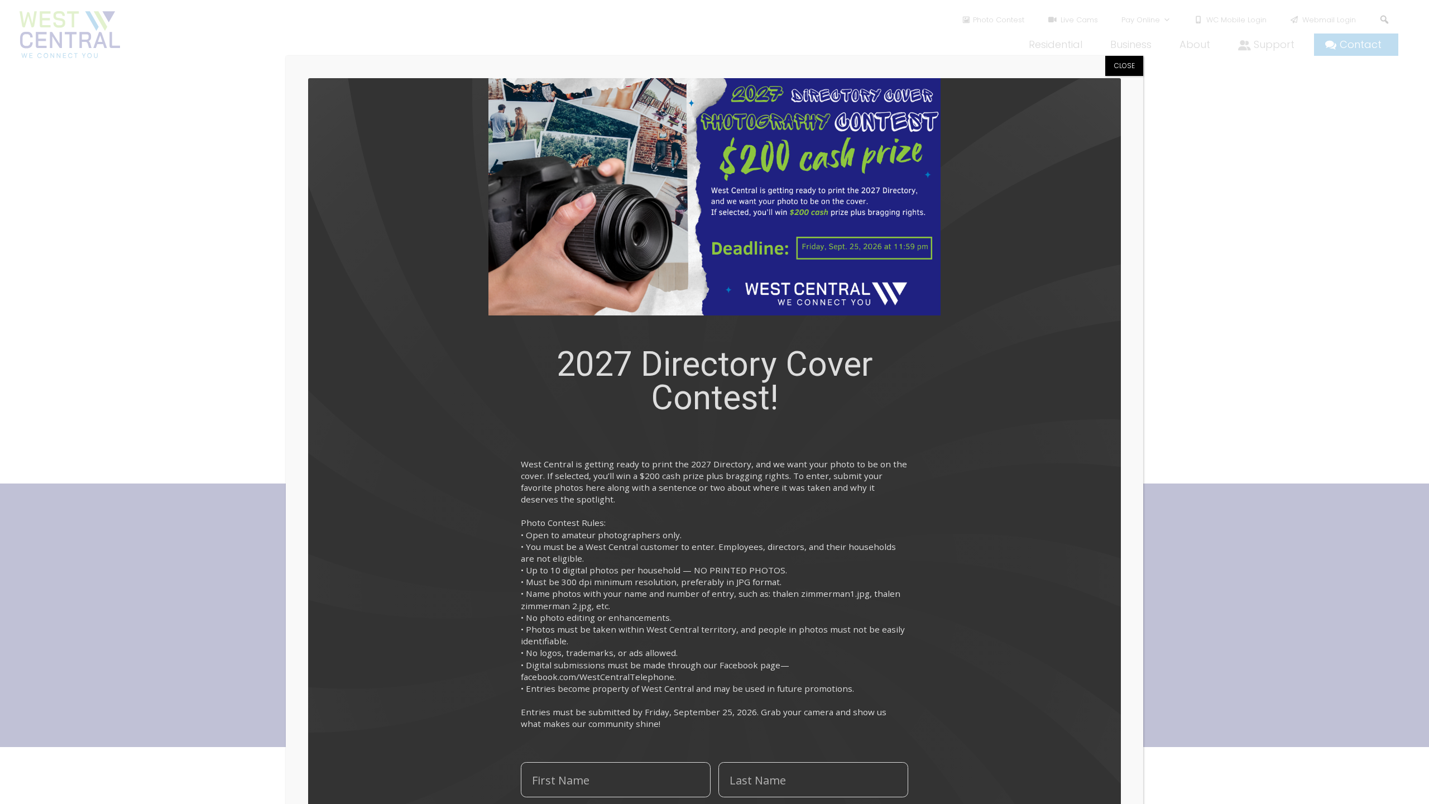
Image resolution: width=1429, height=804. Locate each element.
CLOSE (1124, 65)
